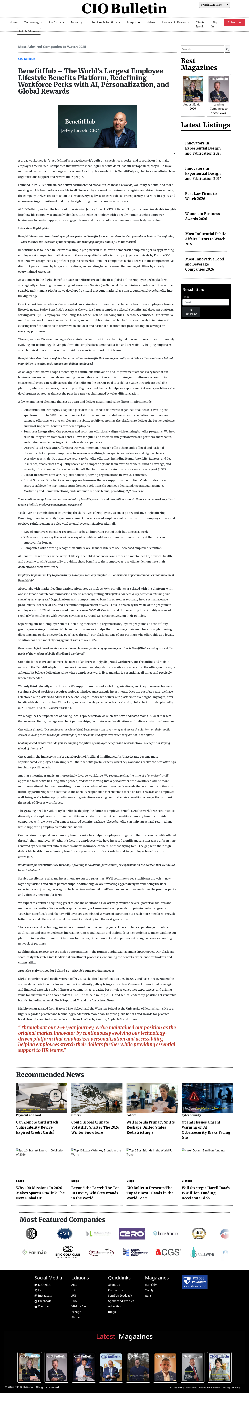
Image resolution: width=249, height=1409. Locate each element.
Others (76, 1115)
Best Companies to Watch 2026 (111, 1367)
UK (73, 1290)
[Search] (227, 49)
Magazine (133, 22)
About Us (114, 1284)
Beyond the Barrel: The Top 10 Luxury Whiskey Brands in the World (95, 1193)
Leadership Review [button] (174, 22)
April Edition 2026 (220, 1367)
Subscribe (191, 314)
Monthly (151, 1284)
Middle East (79, 1306)
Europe (76, 1311)
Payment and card (28, 1115)
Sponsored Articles (121, 1301)
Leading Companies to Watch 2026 (219, 108)
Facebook (44, 1301)
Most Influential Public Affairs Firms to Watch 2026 (205, 239)
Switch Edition (27, 31)
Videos (151, 22)
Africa (75, 1317)
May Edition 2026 (192, 1367)
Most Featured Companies (62, 1219)
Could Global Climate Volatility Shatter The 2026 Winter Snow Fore (95, 1127)
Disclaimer (191, 1387)
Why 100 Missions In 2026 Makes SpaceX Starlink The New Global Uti (40, 1193)
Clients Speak (200, 24)
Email (185, 297)
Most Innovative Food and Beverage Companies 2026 (204, 264)
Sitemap (236, 1387)
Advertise (114, 1306)
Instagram (44, 1295)
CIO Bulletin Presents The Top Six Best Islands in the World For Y (150, 1193)
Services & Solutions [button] (105, 22)
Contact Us (115, 1290)
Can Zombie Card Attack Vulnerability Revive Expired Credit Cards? (37, 1127)
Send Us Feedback (120, 1295)
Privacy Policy (177, 1387)
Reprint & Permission (209, 1387)
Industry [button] (77, 22)
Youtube (43, 1306)
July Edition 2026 (84, 1367)
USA (74, 1301)
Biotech (187, 1181)
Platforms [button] (55, 22)
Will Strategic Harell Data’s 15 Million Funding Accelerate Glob (206, 1193)
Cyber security (191, 1115)
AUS (74, 1295)
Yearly (149, 1290)
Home (13, 22)
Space (20, 1181)
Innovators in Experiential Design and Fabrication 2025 (203, 148)
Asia (74, 1284)
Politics (131, 1115)
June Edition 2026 (138, 1367)
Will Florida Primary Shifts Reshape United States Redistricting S (151, 1127)
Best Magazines (199, 64)
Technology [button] (32, 22)
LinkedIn (43, 1284)
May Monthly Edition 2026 (166, 1367)
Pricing (226, 1387)
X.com (41, 1290)
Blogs (75, 1181)
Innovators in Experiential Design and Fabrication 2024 (203, 173)
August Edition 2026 (30, 1367)
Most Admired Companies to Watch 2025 (52, 46)
